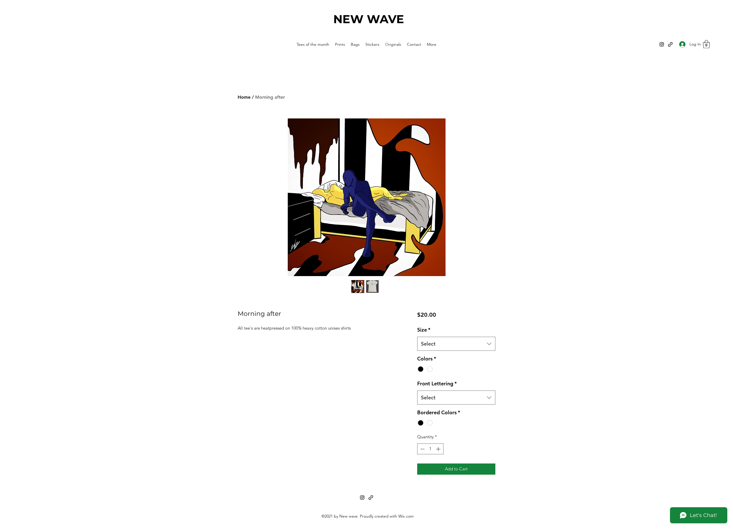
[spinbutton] (430, 449)
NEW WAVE (368, 19)
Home (244, 97)
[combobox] (456, 344)
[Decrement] (422, 449)
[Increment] (439, 449)
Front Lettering (437, 383)
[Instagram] (662, 44)
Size (423, 329)
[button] (706, 44)
